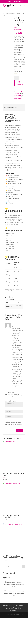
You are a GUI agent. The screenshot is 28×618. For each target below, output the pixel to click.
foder (15, 95)
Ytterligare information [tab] (10, 107)
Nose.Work (13, 610)
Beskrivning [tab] (7, 105)
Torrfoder (11, 13)
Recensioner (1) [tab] (8, 110)
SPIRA (15, 97)
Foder (7, 13)
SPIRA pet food (18, 98)
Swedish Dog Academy (13, 607)
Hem (4, 13)
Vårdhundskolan (8, 608)
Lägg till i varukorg (20, 83)
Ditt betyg (7, 401)
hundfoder (20, 95)
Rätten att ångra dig (8, 605)
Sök (23, 566)
